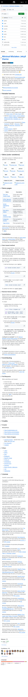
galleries (15, 117)
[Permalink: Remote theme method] (1, 292)
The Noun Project (8, 439)
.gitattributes (6, 44)
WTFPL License (8, 566)
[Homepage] (14, 2)
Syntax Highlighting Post (6, 205)
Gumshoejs (20, 583)
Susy (5, 454)
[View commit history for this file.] (25, 18)
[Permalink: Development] (1, 399)
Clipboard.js (7, 471)
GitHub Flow (9, 367)
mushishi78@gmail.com (8, 608)
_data (5, 23)
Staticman (11, 125)
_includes (6, 26)
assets (5, 34)
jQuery (5, 452)
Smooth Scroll (7, 463)
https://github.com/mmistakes (11, 434)
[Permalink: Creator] (1, 425)
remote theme (11, 239)
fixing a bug (11, 363)
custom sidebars (21, 115)
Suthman (6, 17)
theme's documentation (10, 354)
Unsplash (6, 445)
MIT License (7, 541)
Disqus (23, 122)
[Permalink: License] (1, 474)
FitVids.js (20, 561)
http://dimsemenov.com (8, 572)
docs (5, 36)
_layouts (5, 28)
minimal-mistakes (14, 6)
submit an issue (6, 364)
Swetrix (6, 130)
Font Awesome (7, 443)
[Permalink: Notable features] (1, 93)
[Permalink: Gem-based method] (1, 245)
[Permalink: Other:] (1, 448)
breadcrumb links (8, 119)
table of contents (8, 117)
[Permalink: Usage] (1, 348)
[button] (24, 267)
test (4, 39)
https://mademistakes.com (10, 430)
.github (5, 20)
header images (12, 115)
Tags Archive (6, 223)
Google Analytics (8, 128)
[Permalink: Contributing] (1, 358)
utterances (17, 125)
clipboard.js (20, 629)
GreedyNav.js (7, 461)
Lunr (5, 469)
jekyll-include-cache (20, 77)
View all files (14, 47)
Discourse (17, 124)
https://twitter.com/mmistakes (11, 432)
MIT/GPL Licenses (6, 559)
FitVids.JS (6, 460)
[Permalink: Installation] (1, 234)
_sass (5, 31)
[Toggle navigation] (2, 2)
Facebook (6, 124)
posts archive (5, 227)
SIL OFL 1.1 (22, 540)
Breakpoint (7, 456)
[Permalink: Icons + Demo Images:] (1, 437)
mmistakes (6, 6)
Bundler (13, 273)
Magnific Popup (8, 458)
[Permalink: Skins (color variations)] (1, 154)
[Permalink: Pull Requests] (1, 376)
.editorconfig (6, 42)
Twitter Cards (9, 114)
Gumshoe (6, 465)
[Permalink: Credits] (1, 421)
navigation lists (17, 119)
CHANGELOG (18, 74)
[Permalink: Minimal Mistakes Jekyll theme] (1, 58)
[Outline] (26, 51)
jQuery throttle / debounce (10, 467)
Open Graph (18, 114)
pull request (14, 364)
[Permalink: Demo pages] (1, 188)
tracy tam (12, 441)
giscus (5, 127)
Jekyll (5, 450)
